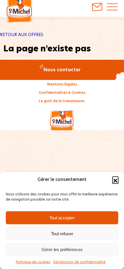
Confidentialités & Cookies (62, 92)
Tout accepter (62, 217)
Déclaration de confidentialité (79, 261)
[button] (115, 179)
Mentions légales (62, 84)
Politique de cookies (33, 261)
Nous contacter (62, 69)
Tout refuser (62, 233)
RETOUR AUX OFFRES (21, 35)
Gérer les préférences (62, 249)
